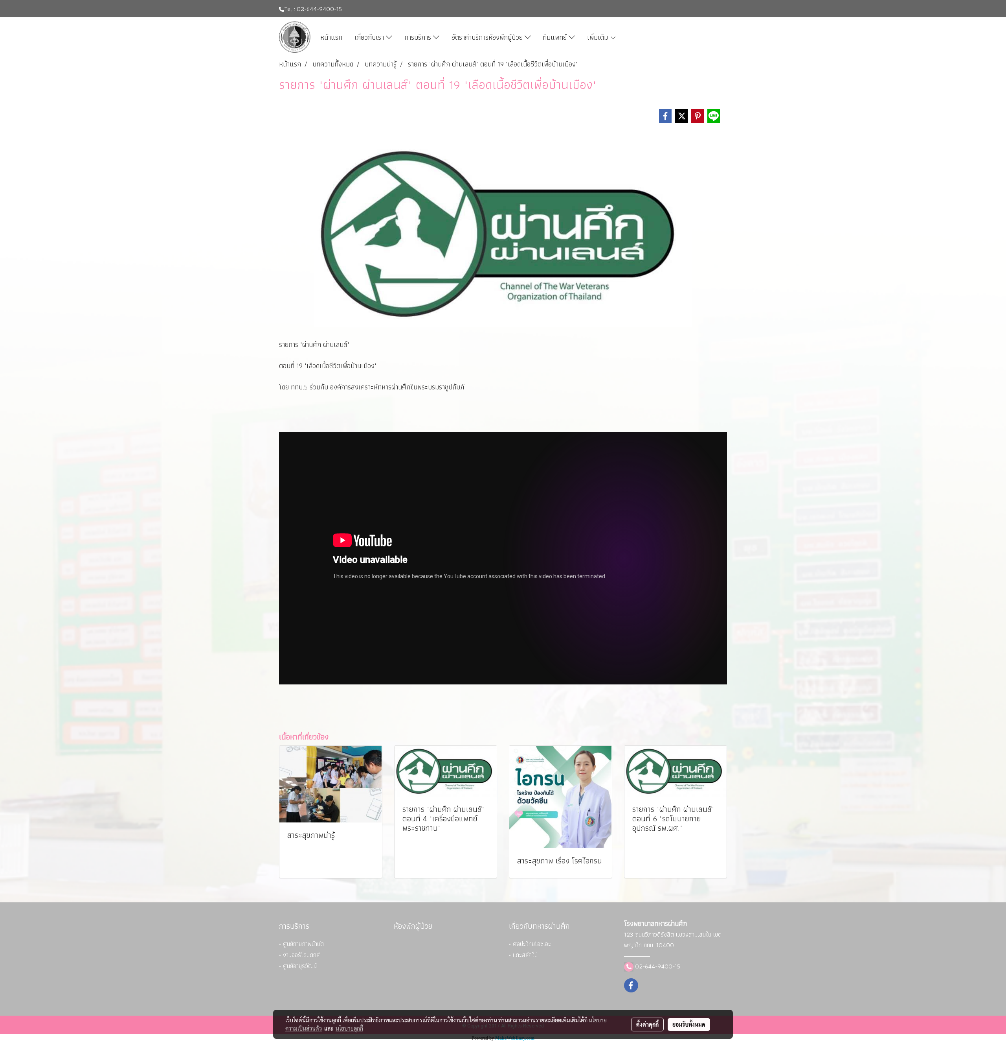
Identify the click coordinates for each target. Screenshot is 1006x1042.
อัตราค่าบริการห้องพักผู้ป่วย (488, 37)
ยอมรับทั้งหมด (688, 1024)
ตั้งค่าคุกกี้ (647, 1024)
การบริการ (418, 37)
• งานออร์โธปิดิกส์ (299, 955)
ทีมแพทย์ (556, 37)
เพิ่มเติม (598, 37)
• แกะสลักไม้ (523, 955)
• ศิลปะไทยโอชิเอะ (530, 944)
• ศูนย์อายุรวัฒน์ (298, 966)
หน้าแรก (331, 37)
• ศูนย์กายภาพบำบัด (301, 944)
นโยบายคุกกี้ (349, 1028)
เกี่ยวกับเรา (370, 37)
